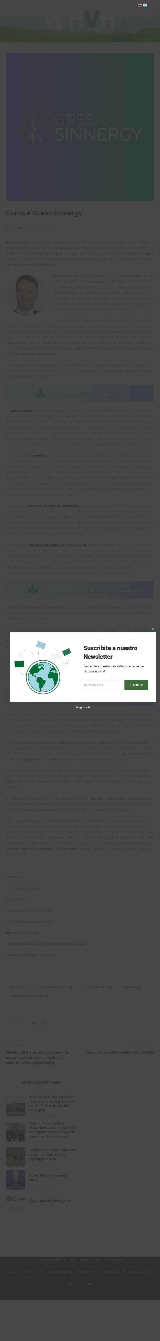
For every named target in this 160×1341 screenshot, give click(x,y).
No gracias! (83, 707)
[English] (140, 5)
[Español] (144, 5)
